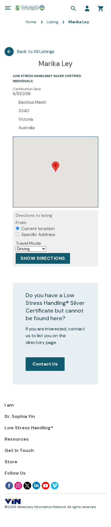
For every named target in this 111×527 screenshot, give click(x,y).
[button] (55, 166)
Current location (37, 228)
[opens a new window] (9, 485)
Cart (100, 8)
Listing (52, 21)
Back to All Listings (35, 51)
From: (21, 223)
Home (31, 21)
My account (87, 8)
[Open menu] (8, 8)
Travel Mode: (28, 243)
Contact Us (45, 364)
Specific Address (37, 234)
